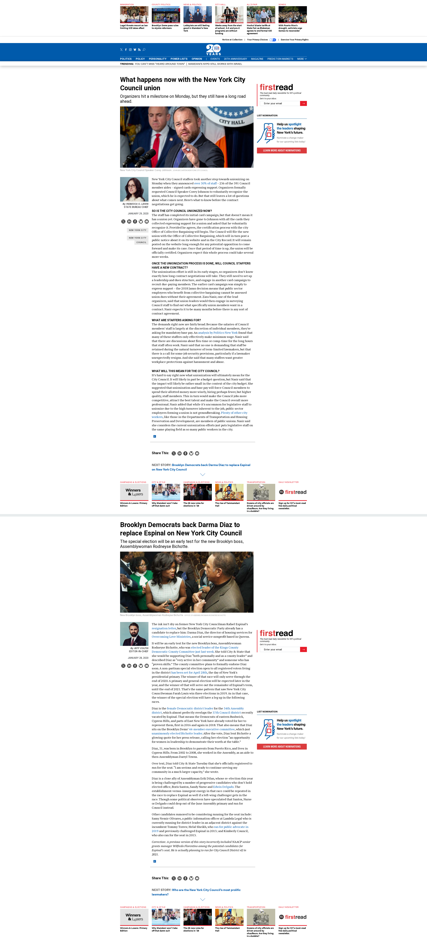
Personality (157, 58)
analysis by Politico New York (218, 333)
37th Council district (227, 712)
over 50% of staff (205, 183)
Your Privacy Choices (257, 40)
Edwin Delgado (223, 787)
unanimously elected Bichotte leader (177, 733)
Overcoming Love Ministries (171, 637)
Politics (126, 58)
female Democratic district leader (190, 708)
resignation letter (164, 628)
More (301, 59)
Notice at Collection (232, 40)
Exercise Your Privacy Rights (295, 40)
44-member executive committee (212, 729)
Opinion (197, 58)
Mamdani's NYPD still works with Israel (215, 63)
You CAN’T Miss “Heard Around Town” (160, 63)
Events (215, 58)
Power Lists (179, 58)
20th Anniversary (235, 58)
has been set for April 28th (189, 672)
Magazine (257, 58)
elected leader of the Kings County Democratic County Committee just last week (195, 649)
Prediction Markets (280, 58)
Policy (140, 58)
